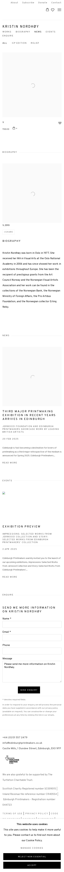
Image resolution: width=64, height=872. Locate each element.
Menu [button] (59, 9)
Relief (35, 43)
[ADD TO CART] (15, 128)
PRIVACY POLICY (36, 813)
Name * (6, 618)
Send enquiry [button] (29, 690)
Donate (42, 2)
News (38, 31)
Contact (56, 2)
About (14, 2)
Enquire (7, 35)
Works (7, 31)
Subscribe (28, 2)
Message (7, 658)
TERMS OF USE (12, 813)
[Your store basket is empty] (47, 9)
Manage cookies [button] (32, 848)
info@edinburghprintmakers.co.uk (22, 743)
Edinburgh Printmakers (20, 10)
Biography (23, 31)
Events (51, 31)
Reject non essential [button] (32, 857)
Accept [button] (31, 865)
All (4, 43)
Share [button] (9, 232)
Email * (6, 632)
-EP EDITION (19, 43)
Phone (6, 645)
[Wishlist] (53, 9)
